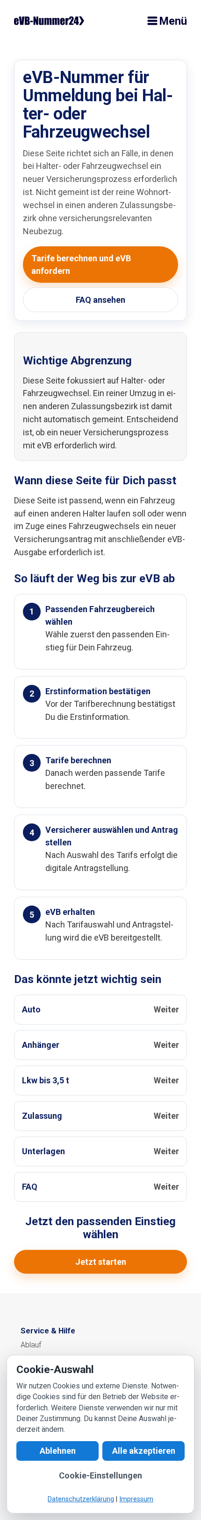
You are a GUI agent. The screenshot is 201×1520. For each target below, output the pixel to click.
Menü (173, 21)
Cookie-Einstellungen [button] (100, 1476)
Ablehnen (58, 1451)
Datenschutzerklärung (81, 1500)
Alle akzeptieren (143, 1451)
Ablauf (31, 1344)
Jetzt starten (100, 1262)
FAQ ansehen (100, 300)
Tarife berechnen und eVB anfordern (81, 264)
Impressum (136, 1500)
